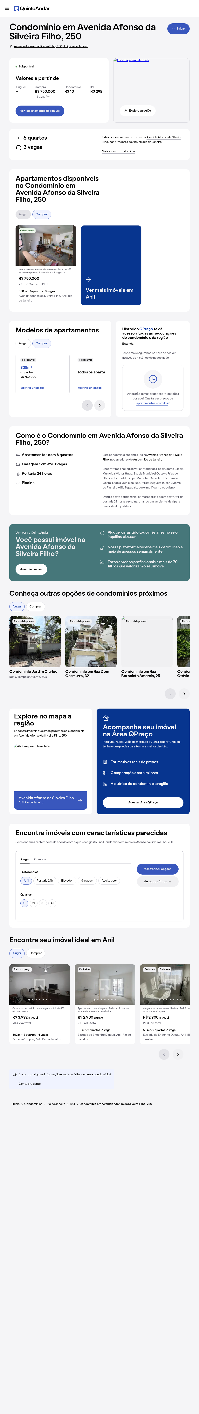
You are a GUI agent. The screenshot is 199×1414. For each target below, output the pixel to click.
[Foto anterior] (22, 245)
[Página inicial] (32, 8)
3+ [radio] (43, 903)
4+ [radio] (52, 903)
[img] (35, 641)
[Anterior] (87, 405)
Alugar (23, 214)
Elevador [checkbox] (67, 880)
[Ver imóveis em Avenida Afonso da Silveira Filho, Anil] (131, 60)
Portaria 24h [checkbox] (45, 880)
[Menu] (7, 8)
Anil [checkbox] (26, 880)
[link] (158, 869)
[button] (46, 265)
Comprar (42, 214)
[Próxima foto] (69, 245)
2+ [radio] (33, 903)
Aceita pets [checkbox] (109, 880)
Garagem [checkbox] (87, 880)
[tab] (25, 859)
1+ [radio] (24, 903)
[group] (46, 265)
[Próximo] (99, 405)
